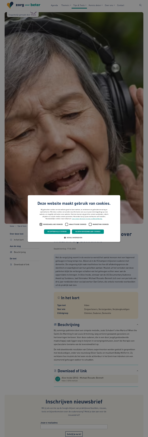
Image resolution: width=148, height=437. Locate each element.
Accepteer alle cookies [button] (57, 231)
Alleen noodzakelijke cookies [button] (87, 231)
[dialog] (74, 218)
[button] (74, 237)
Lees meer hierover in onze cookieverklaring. (87, 219)
